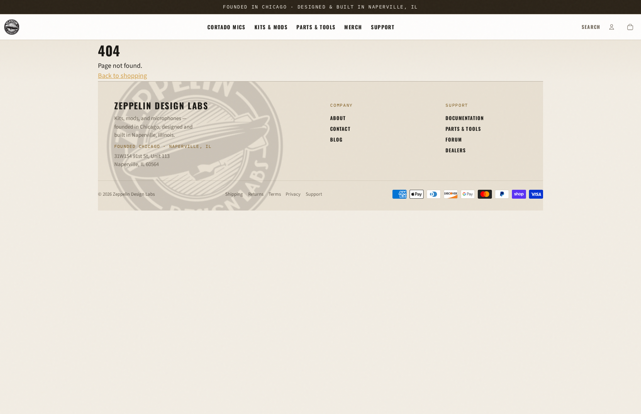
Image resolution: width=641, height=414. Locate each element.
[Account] (611, 27)
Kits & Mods (270, 27)
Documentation (465, 118)
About (338, 118)
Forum (454, 139)
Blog (336, 139)
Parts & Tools (315, 27)
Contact (340, 128)
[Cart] (630, 27)
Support (382, 27)
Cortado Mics (226, 27)
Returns (255, 194)
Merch (353, 27)
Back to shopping (122, 75)
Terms (275, 194)
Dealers (456, 150)
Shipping (234, 194)
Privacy (293, 194)
